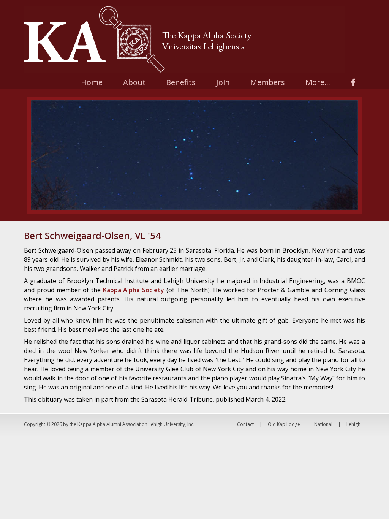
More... (317, 82)
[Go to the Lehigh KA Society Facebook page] (353, 82)
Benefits (181, 82)
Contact (245, 424)
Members (267, 82)
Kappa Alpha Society (133, 290)
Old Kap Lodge (284, 424)
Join (223, 82)
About (134, 82)
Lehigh (353, 424)
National (323, 424)
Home (92, 82)
